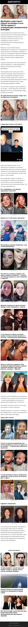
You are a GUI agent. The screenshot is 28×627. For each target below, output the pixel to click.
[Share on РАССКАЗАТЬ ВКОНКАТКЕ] (13, 545)
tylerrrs (14, 162)
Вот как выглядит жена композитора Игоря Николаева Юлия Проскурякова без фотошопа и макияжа (13, 613)
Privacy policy (16, 625)
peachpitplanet (14, 500)
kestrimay (14, 471)
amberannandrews (14, 121)
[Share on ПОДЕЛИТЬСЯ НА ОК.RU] (17, 545)
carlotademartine (14, 270)
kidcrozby (14, 331)
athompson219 (14, 440)
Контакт (10, 625)
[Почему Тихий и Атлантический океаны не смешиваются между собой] (14, 581)
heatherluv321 (14, 302)
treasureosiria (14, 523)
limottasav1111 (14, 361)
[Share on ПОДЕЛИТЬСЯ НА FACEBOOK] (10, 545)
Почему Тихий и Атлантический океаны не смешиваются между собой (12, 591)
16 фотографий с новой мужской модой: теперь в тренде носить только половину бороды (12, 569)
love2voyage (14, 241)
